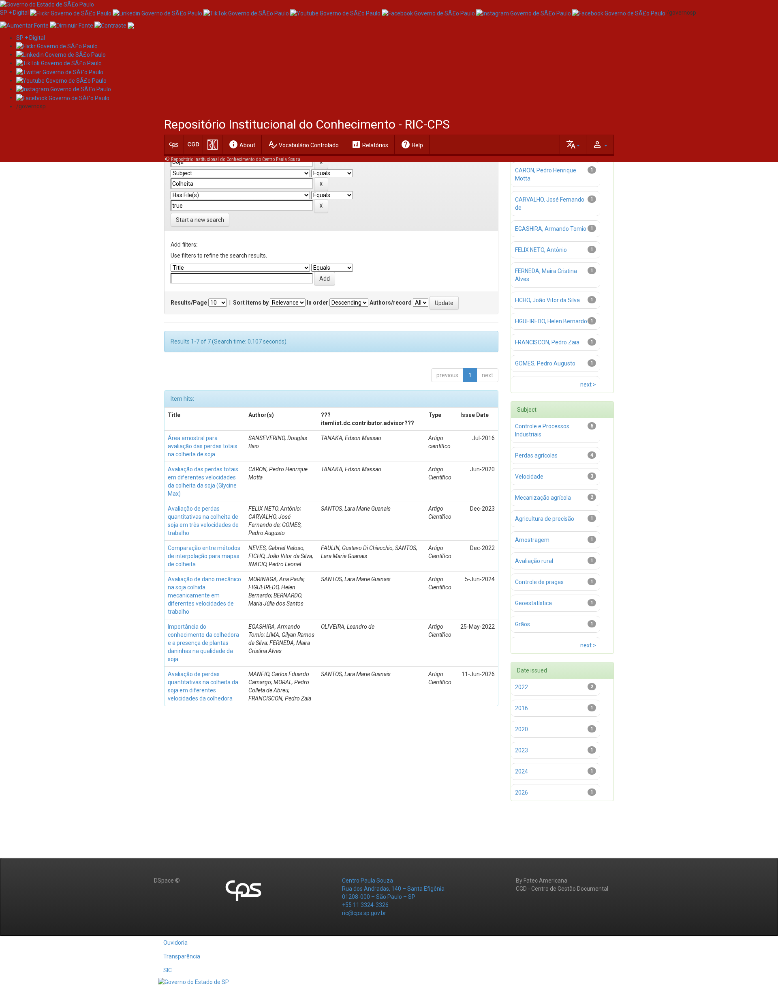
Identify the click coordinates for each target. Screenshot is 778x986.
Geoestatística (533, 603)
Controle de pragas (539, 582)
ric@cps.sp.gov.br (364, 913)
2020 (521, 729)
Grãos (522, 624)
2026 (521, 792)
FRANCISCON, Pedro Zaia (547, 342)
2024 (521, 771)
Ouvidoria (175, 942)
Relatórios (369, 144)
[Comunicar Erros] (131, 24)
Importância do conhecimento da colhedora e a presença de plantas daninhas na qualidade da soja (203, 642)
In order (317, 302)
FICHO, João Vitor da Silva (547, 300)
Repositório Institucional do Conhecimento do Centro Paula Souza (235, 159)
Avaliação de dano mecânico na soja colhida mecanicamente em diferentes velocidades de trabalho (204, 595)
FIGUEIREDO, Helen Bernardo (551, 321)
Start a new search (200, 220)
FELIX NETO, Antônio (541, 250)
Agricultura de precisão (544, 519)
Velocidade (529, 476)
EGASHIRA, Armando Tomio (550, 229)
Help (412, 144)
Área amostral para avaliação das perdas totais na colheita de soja (202, 446)
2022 (521, 687)
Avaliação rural (534, 561)
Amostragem (532, 540)
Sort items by (251, 302)
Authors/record (391, 302)
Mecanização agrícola (543, 497)
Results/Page (189, 302)
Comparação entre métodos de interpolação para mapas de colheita (204, 556)
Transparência (181, 956)
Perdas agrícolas (536, 455)
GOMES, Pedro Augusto (545, 363)
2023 (521, 750)
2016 (521, 708)
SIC (167, 970)
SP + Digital (14, 12)
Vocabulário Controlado (303, 144)
